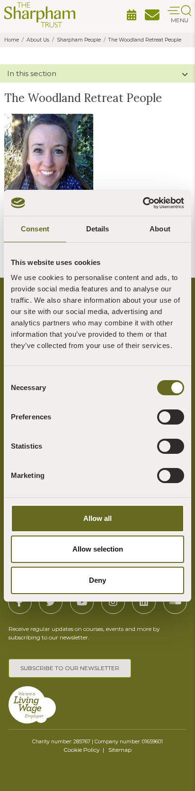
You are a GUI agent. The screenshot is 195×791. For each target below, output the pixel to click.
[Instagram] (113, 602)
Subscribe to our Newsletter (69, 668)
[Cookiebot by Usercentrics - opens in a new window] (142, 203)
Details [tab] (97, 229)
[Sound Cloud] (175, 602)
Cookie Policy (81, 749)
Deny (97, 580)
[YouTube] (82, 602)
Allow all (97, 518)
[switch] (170, 417)
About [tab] (160, 229)
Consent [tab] (35, 229)
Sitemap (120, 749)
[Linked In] (144, 602)
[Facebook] (20, 602)
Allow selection (97, 549)
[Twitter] (50, 602)
